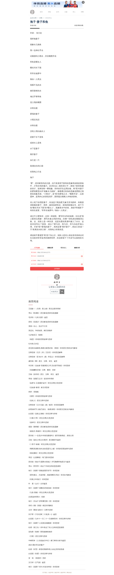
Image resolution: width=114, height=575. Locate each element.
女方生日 (33, 264)
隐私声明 (57, 572)
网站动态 (69, 572)
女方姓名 (33, 260)
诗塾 (82, 12)
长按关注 (54, 292)
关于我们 (44, 572)
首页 (41, 12)
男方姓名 (33, 252)
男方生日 (33, 256)
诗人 (74, 12)
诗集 (49, 12)
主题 (65, 12)
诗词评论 (48, 18)
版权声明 (63, 572)
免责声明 (50, 572)
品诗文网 (33, 18)
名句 (57, 12)
